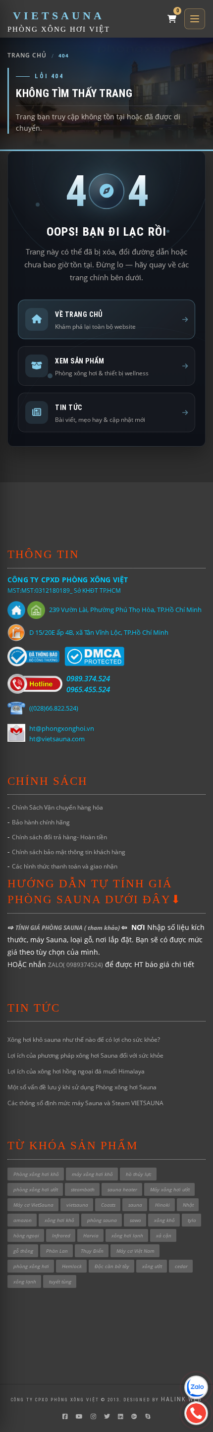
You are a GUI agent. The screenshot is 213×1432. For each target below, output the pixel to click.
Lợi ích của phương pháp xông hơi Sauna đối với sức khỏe (85, 1055)
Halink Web (181, 1399)
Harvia (91, 1235)
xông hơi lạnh (127, 1235)
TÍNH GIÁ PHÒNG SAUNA (49, 927)
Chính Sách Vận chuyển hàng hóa (57, 807)
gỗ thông (23, 1250)
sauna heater (122, 1189)
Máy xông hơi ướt (170, 1189)
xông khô (164, 1220)
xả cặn (163, 1235)
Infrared (61, 1235)
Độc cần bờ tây (112, 1266)
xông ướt (152, 1266)
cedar (181, 1266)
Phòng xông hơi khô (36, 1174)
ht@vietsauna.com (57, 738)
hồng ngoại (26, 1235)
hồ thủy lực (139, 1174)
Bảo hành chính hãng (41, 822)
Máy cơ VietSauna (33, 1204)
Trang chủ (27, 55)
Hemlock (72, 1266)
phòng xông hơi (31, 1266)
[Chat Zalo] (196, 1387)
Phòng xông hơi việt (58, 29)
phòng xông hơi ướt (35, 1189)
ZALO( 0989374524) (75, 965)
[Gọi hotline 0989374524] (196, 1413)
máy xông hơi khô (92, 1174)
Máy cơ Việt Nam (135, 1250)
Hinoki (162, 1204)
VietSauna (59, 15)
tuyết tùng (60, 1281)
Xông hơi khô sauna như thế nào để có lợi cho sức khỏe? (83, 1039)
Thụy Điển (92, 1250)
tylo (192, 1220)
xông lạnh (24, 1281)
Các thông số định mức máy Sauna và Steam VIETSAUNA (85, 1103)
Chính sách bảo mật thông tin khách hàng (68, 852)
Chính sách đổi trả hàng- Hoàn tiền (59, 837)
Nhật (188, 1204)
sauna (135, 1204)
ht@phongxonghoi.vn (61, 728)
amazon (22, 1220)
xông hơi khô (59, 1220)
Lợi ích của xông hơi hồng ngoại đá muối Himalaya (76, 1071)
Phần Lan (57, 1250)
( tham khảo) (102, 927)
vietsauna (77, 1204)
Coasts (108, 1204)
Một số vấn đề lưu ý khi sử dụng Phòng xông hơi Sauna (82, 1087)
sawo (135, 1220)
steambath (83, 1189)
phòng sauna (102, 1220)
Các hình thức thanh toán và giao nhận (64, 866)
